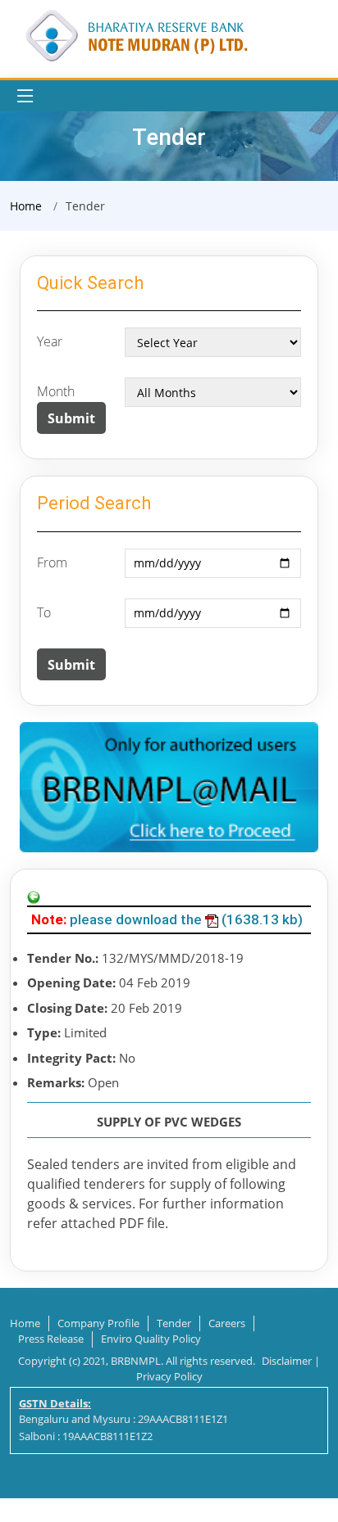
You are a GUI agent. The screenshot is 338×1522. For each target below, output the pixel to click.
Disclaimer (287, 1360)
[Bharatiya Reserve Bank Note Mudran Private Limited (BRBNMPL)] (135, 33)
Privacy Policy (169, 1376)
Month (56, 391)
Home (26, 206)
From (52, 562)
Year (49, 341)
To (44, 612)
